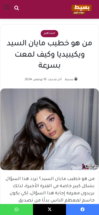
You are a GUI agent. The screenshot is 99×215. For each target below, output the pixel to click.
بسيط (69, 79)
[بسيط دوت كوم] (81, 9)
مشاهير (49, 33)
